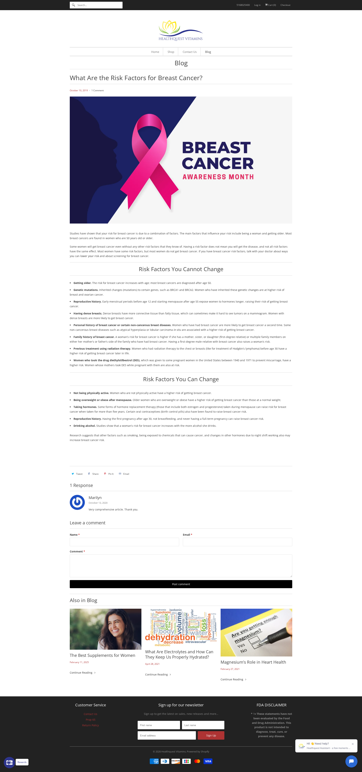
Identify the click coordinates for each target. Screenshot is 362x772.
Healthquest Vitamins (173, 751)
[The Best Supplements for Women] (105, 629)
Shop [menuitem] (171, 52)
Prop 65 (90, 719)
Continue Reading (81, 672)
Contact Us (90, 714)
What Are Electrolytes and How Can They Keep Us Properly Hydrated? (179, 654)
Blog (181, 63)
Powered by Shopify (198, 751)
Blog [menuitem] (208, 52)
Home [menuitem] (155, 52)
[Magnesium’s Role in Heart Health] (256, 632)
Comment (77, 551)
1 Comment (97, 90)
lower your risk (89, 256)
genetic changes (248, 290)
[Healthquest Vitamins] (181, 29)
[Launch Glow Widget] (9, 762)
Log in (257, 5)
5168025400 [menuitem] (243, 5)
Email (187, 534)
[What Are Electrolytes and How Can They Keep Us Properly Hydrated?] (181, 627)
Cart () (272, 5)
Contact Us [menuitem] (190, 52)
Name (75, 534)
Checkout (285, 5)
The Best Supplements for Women (102, 655)
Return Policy (90, 725)
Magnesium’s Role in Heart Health (253, 662)
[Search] (73, 5)
